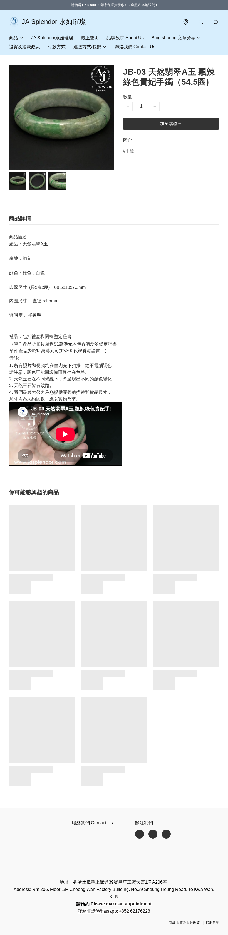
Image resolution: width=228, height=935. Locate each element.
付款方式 (57, 46)
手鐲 (129, 151)
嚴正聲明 (90, 37)
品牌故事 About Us (125, 37)
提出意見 (212, 923)
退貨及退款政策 (24, 46)
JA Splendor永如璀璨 (52, 37)
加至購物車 (171, 123)
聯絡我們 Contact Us (135, 46)
